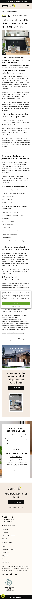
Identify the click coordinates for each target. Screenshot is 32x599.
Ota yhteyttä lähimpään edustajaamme (12, 333)
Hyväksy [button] (16, 303)
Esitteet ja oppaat (7, 542)
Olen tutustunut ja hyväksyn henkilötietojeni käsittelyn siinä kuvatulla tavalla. (17, 464)
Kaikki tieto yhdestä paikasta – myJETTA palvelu (16, 1)
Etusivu (3, 11)
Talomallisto (5, 532)
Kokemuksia (5, 539)
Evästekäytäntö (6, 562)
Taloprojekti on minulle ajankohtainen (16, 453)
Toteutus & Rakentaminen (9, 536)
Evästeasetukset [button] (16, 306)
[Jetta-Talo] (8, 5)
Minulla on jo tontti (17, 460)
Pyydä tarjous (16, 502)
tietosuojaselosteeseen (20, 462)
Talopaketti (5, 529)
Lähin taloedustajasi (16, 507)
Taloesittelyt (5, 546)
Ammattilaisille (5, 552)
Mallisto (16, 364)
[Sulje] (30, 1)
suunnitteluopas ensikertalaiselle (14, 339)
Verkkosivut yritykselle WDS (16, 597)
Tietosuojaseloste (7, 559)
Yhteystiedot (5, 556)
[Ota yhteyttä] (3, 596)
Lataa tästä (16, 387)
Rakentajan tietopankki (12, 11)
